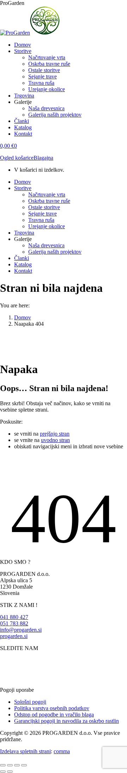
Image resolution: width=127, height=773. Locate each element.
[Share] (10, 765)
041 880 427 (14, 617)
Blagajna (43, 158)
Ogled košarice (17, 158)
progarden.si (14, 636)
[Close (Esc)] (3, 765)
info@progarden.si (21, 630)
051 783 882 (14, 623)
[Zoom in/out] (24, 765)
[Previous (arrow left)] (3, 772)
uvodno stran (55, 440)
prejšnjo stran (54, 434)
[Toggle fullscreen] (17, 765)
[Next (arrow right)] (10, 772)
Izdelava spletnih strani (25, 751)
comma (62, 751)
